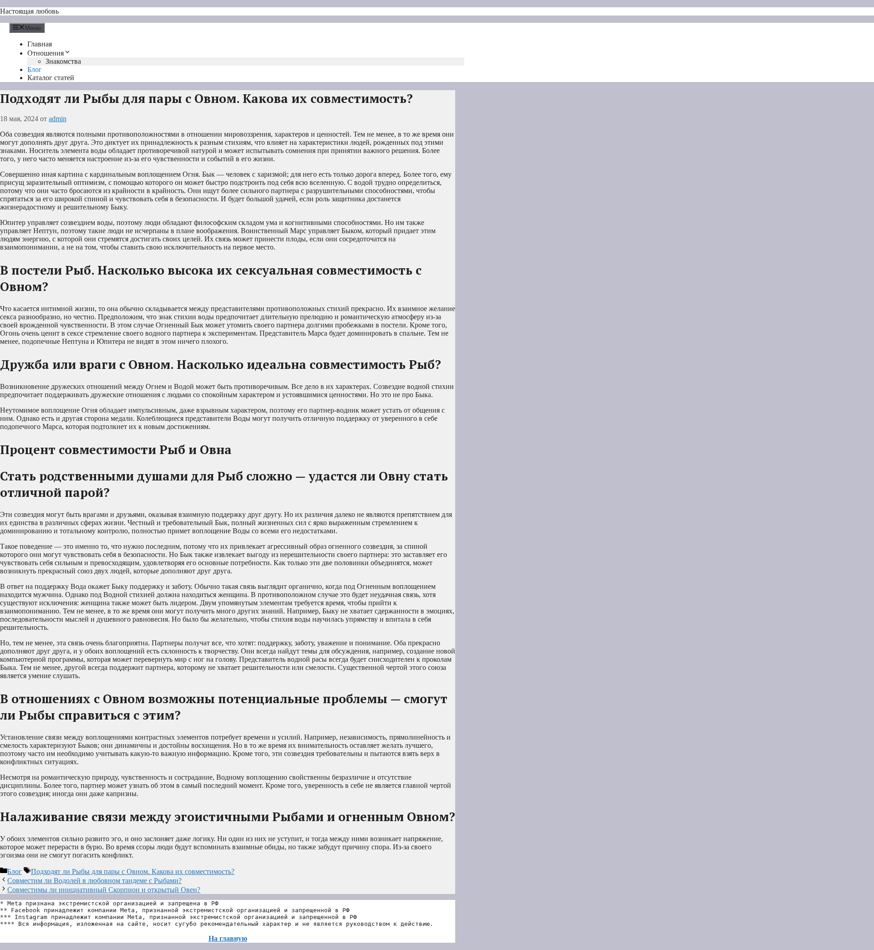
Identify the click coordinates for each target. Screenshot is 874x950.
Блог (34, 69)
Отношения (45, 53)
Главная (39, 44)
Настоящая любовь (29, 11)
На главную (227, 938)
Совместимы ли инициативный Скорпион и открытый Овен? (103, 890)
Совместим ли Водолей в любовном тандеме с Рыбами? (94, 880)
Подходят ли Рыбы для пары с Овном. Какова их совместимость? (132, 871)
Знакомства (63, 61)
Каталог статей (50, 78)
